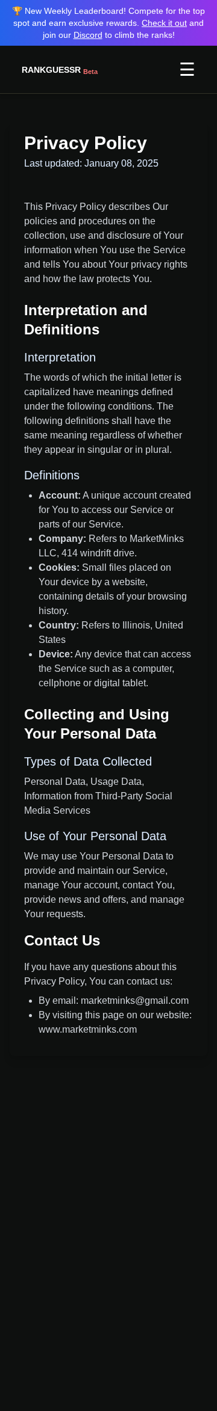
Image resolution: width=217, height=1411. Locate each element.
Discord (88, 35)
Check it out (164, 23)
